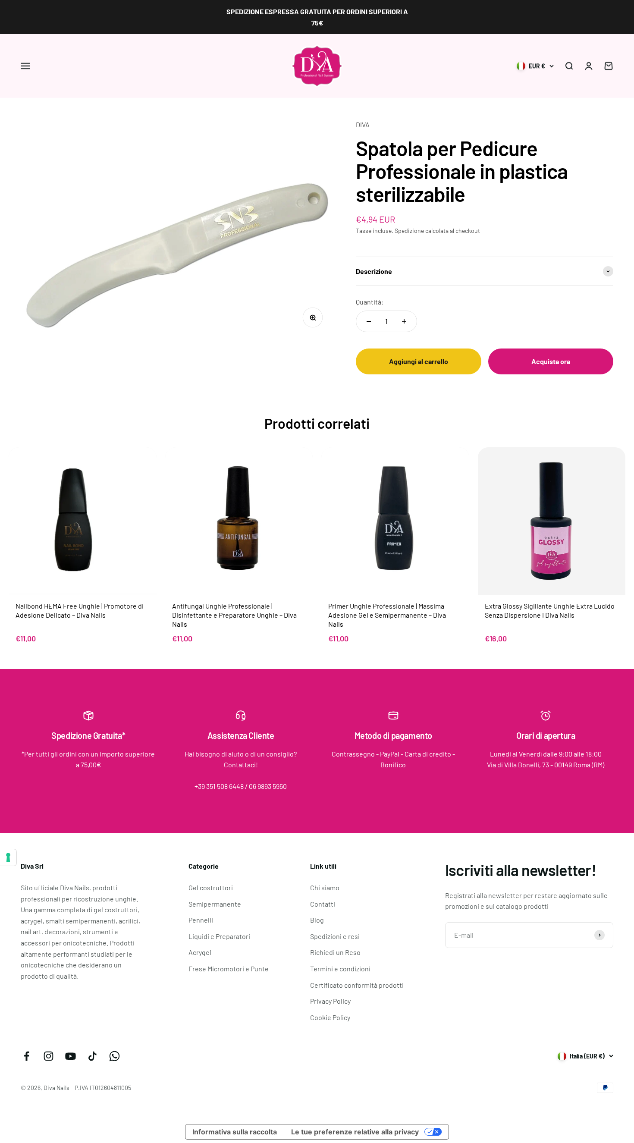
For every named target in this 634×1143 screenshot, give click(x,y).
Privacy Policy (330, 1001)
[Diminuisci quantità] (368, 321)
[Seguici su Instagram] (48, 1056)
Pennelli (200, 920)
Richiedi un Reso (335, 952)
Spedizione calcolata (422, 230)
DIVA (363, 124)
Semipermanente (214, 904)
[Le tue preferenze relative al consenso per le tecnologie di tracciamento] (8, 857)
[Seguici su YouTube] (70, 1056)
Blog (317, 920)
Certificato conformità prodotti (357, 985)
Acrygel (199, 952)
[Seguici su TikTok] (92, 1056)
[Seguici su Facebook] (26, 1056)
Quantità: (369, 302)
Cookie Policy (330, 1017)
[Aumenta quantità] (404, 321)
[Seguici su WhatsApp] (114, 1056)
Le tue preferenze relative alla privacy (355, 1131)
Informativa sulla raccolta (234, 1131)
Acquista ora (550, 361)
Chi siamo (324, 887)
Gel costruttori (210, 887)
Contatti (322, 904)
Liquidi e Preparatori (219, 936)
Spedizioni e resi (335, 936)
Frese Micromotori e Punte (228, 968)
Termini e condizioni (340, 968)
